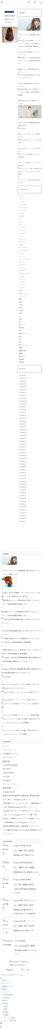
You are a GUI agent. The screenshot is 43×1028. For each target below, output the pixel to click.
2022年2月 (22, 501)
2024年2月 (22, 450)
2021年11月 (22, 510)
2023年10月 (23, 458)
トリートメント (23, 247)
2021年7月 (22, 521)
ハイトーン (22, 256)
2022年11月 (22, 484)
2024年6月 (22, 444)
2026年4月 (22, 387)
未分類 (21, 310)
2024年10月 (23, 435)
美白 (20, 330)
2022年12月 (23, 481)
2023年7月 (22, 461)
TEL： (24, 851)
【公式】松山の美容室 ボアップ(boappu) (14, 974)
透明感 (21, 348)
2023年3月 (22, 472)
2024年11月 (22, 432)
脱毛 (20, 342)
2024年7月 (22, 441)
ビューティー (22, 262)
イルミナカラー (23, 204)
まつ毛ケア (22, 290)
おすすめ (21, 216)
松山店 (5, 1006)
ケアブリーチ (23, 227)
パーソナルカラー (24, 250)
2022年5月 (22, 492)
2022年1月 (22, 504)
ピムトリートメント (24, 259)
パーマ (21, 253)
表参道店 (5, 1015)
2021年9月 (22, 515)
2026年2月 (22, 392)
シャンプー (22, 233)
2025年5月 (22, 418)
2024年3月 (22, 447)
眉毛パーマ (22, 325)
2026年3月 (22, 390)
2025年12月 (23, 398)
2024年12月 (23, 430)
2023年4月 (22, 470)
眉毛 (20, 322)
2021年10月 (23, 513)
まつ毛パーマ (23, 293)
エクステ (21, 213)
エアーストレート (24, 207)
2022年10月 (23, 487)
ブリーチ (21, 267)
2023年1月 (22, 478)
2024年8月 (22, 438)
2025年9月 (22, 407)
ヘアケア (21, 276)
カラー (21, 225)
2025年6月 (22, 415)
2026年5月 (22, 384)
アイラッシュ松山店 (9, 1017)
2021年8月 (22, 518)
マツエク (21, 287)
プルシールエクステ (24, 273)
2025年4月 (22, 421)
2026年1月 (22, 395)
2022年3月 (22, 498)
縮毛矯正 (21, 327)
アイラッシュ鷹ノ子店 (9, 1020)
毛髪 (20, 313)
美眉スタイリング (24, 333)
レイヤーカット (23, 296)
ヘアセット (22, 279)
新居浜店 (5, 1012)
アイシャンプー (23, 199)
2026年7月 (22, 378)
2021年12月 (22, 507)
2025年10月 (23, 404)
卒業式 (21, 302)
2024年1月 (22, 452)
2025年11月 (22, 401)
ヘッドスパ (22, 282)
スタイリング (23, 239)
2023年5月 (22, 467)
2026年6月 (22, 381)
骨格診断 (21, 359)
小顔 (20, 305)
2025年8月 (22, 409)
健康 (20, 299)
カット (21, 219)
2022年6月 (22, 490)
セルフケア (22, 242)
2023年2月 (22, 475)
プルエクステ (23, 270)
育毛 (20, 339)
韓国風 (21, 353)
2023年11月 (22, 455)
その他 (21, 244)
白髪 (20, 319)
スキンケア (22, 236)
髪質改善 (21, 362)
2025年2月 (22, 424)
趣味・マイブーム (24, 345)
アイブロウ (22, 202)
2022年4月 (22, 495)
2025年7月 (22, 412)
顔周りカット (23, 356)
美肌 (20, 336)
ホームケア (22, 285)
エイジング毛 (23, 210)
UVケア (21, 196)
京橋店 (5, 1009)
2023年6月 (22, 464)
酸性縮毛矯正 (23, 350)
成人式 (21, 308)
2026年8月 (22, 375)
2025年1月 (22, 427)
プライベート (23, 265)
